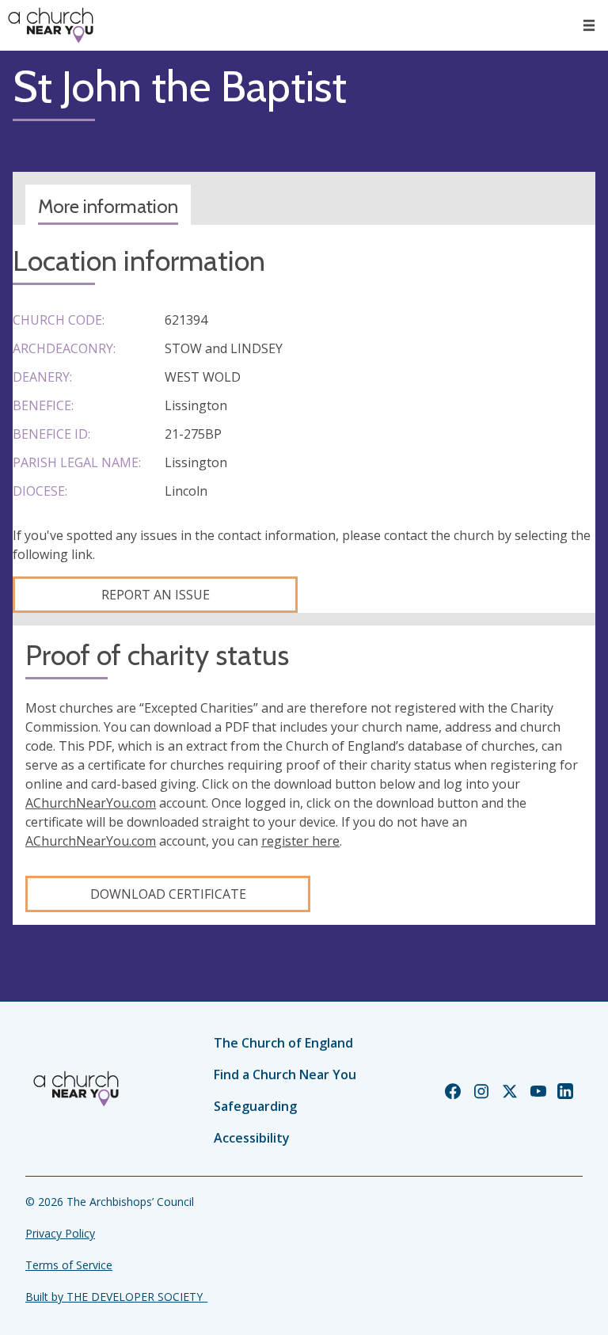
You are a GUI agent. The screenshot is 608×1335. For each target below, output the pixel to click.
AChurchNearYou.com (90, 803)
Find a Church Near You (285, 1074)
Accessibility (252, 1138)
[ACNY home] (50, 25)
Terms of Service (68, 1264)
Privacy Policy (60, 1233)
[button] (589, 25)
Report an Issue (155, 594)
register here (300, 841)
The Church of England (283, 1043)
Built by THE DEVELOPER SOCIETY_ (116, 1296)
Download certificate (168, 894)
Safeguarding (255, 1106)
